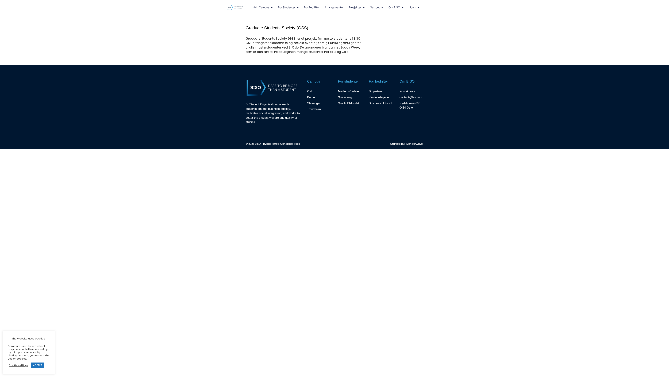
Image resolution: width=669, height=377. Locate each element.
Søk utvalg (345, 97)
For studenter (286, 7)
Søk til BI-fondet (348, 103)
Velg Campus (261, 7)
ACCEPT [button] (37, 365)
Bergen (311, 97)
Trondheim (314, 109)
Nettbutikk (376, 7)
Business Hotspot (380, 103)
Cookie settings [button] (18, 365)
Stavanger (313, 103)
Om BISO (394, 7)
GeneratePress (290, 144)
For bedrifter (312, 7)
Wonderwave (414, 144)
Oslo (310, 91)
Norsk (412, 7)
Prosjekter (355, 7)
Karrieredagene (379, 97)
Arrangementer (334, 7)
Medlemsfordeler (349, 91)
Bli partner (375, 91)
